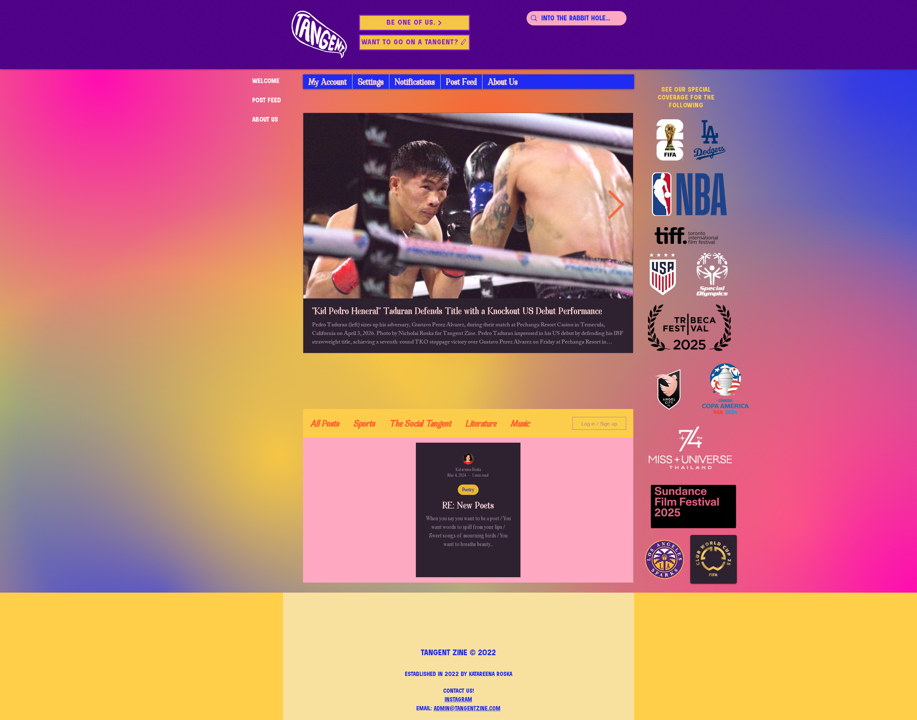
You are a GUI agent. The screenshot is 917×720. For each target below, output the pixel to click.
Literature (480, 423)
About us (265, 120)
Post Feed (266, 100)
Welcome (265, 81)
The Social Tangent (420, 423)
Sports (364, 423)
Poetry (468, 489)
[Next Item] (616, 206)
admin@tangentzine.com (467, 708)
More (519, 423)
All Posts (324, 423)
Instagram (458, 699)
